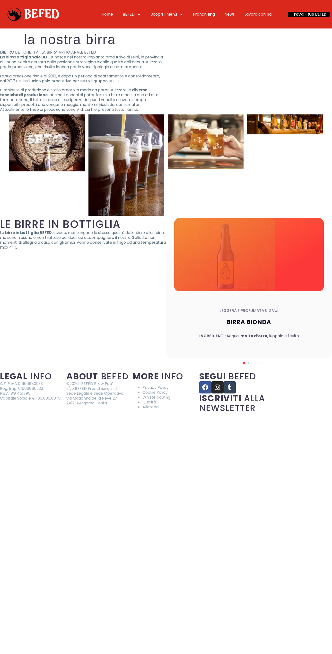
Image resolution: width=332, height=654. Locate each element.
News (230, 14)
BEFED (129, 14)
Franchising (204, 14)
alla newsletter (232, 403)
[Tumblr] (230, 387)
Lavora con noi (258, 14)
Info (26, 376)
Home (107, 14)
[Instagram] (217, 387)
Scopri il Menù (164, 14)
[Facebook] (205, 387)
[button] (309, 14)
